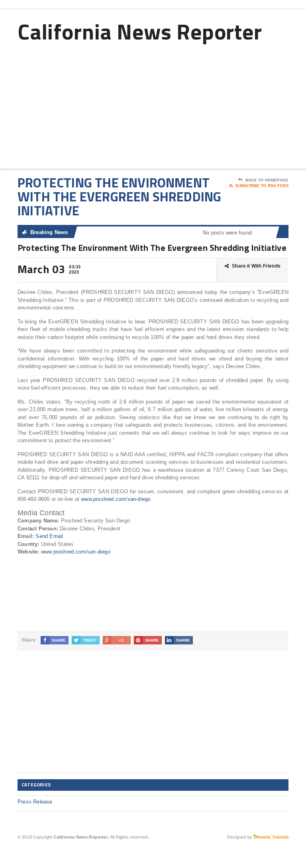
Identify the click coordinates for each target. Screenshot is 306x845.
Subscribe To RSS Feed (261, 185)
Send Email (49, 536)
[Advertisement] (231, 105)
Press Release (35, 802)
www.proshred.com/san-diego (115, 499)
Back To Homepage (266, 180)
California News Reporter (140, 31)
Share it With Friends (256, 266)
